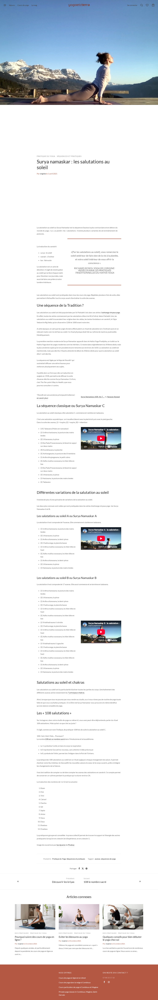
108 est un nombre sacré (55, 739)
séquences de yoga (108, 859)
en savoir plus (42, 398)
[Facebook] (79, 868)
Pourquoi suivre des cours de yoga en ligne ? (34, 938)
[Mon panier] (153, 5)
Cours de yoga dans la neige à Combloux (75, 982)
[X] (83, 868)
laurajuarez (60, 845)
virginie (43, 174)
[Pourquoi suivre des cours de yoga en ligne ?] (35, 916)
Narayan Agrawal (113, 397)
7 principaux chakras (76, 693)
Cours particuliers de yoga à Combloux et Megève (78, 987)
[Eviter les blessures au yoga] (79, 916)
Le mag (34, 5)
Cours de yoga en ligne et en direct (72, 978)
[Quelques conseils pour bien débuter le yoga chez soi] (123, 916)
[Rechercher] (141, 5)
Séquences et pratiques (69, 156)
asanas (97, 859)
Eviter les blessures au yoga (73, 936)
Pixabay (71, 845)
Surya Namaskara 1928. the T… (93, 397)
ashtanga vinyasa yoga (111, 312)
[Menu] (4, 5)
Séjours (12, 5)
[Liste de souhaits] (147, 5)
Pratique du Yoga (46, 156)
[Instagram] (109, 982)
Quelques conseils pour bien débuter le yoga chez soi (122, 938)
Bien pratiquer (22, 933)
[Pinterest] (86, 868)
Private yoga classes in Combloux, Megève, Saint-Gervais (78, 993)
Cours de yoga (23, 5)
